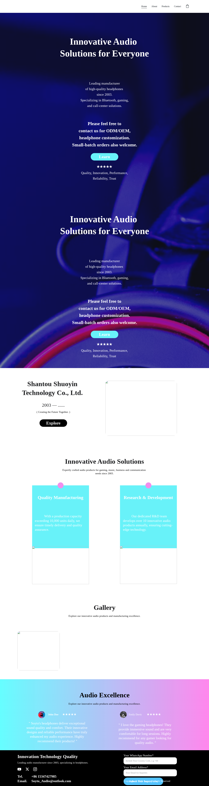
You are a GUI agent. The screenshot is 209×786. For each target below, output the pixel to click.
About (154, 6)
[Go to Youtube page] (19, 769)
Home (144, 6)
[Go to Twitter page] (27, 769)
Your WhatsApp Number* (139, 755)
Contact (177, 6)
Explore (53, 423)
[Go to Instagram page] (35, 769)
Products (165, 6)
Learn (104, 156)
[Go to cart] (187, 6)
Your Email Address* (136, 767)
